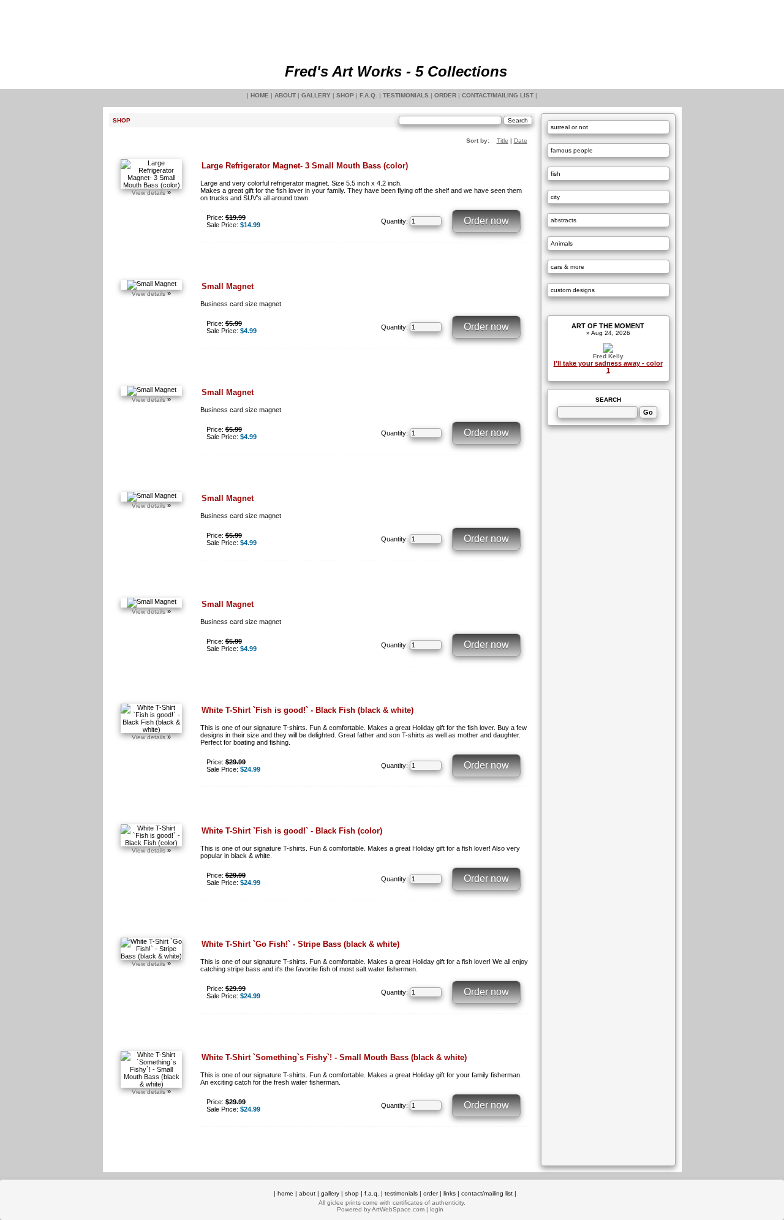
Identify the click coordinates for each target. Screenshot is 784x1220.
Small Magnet (228, 286)
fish (555, 173)
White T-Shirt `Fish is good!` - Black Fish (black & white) (307, 710)
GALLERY (316, 95)
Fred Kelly (608, 356)
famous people (572, 150)
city (555, 197)
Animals (562, 243)
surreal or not (569, 127)
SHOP (345, 95)
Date (520, 140)
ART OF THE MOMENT (607, 325)
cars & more (567, 266)
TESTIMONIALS (406, 95)
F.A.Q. (368, 95)
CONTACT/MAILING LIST (497, 95)
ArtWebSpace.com (398, 1209)
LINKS (449, 1193)
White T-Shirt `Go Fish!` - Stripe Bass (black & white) (300, 944)
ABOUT (285, 95)
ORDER (445, 95)
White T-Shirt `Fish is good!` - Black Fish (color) (292, 830)
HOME (260, 95)
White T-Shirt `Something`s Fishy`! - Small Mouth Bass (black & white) (334, 1057)
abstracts (563, 220)
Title (502, 140)
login (436, 1209)
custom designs (573, 290)
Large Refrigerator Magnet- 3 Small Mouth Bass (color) (305, 165)
